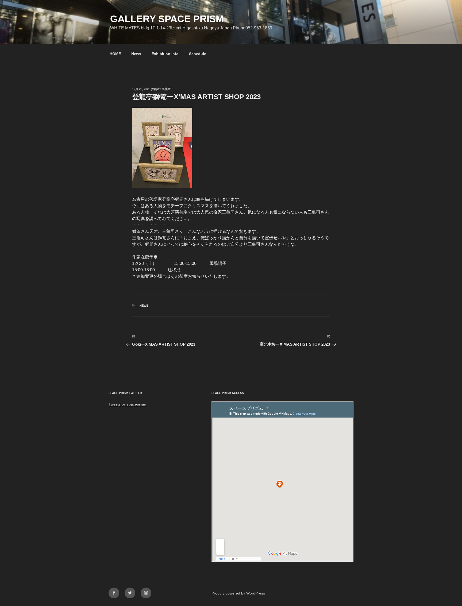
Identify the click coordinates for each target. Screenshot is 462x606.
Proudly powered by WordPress (238, 593)
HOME (115, 54)
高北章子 (168, 89)
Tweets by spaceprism (127, 404)
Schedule (197, 54)
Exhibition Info (165, 54)
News (136, 54)
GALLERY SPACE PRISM (167, 18)
